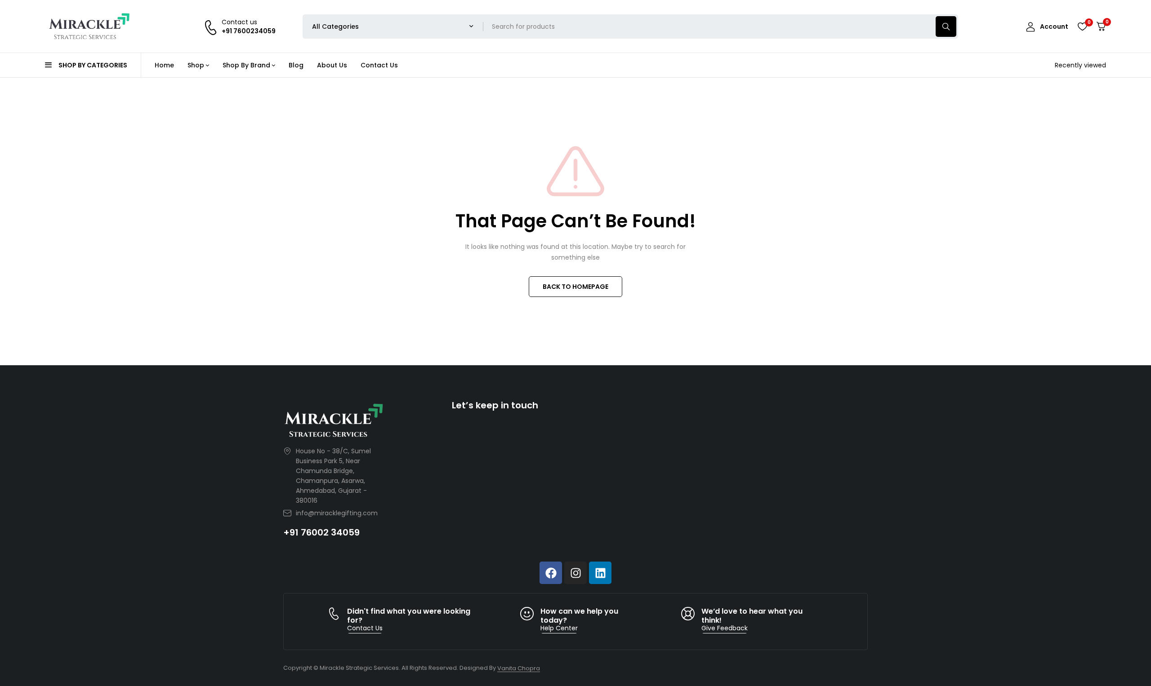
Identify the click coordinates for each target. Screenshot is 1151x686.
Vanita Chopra (518, 668)
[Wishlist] (1082, 26)
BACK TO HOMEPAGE (575, 286)
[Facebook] (551, 573)
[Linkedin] (600, 573)
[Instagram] (575, 573)
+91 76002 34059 (321, 532)
